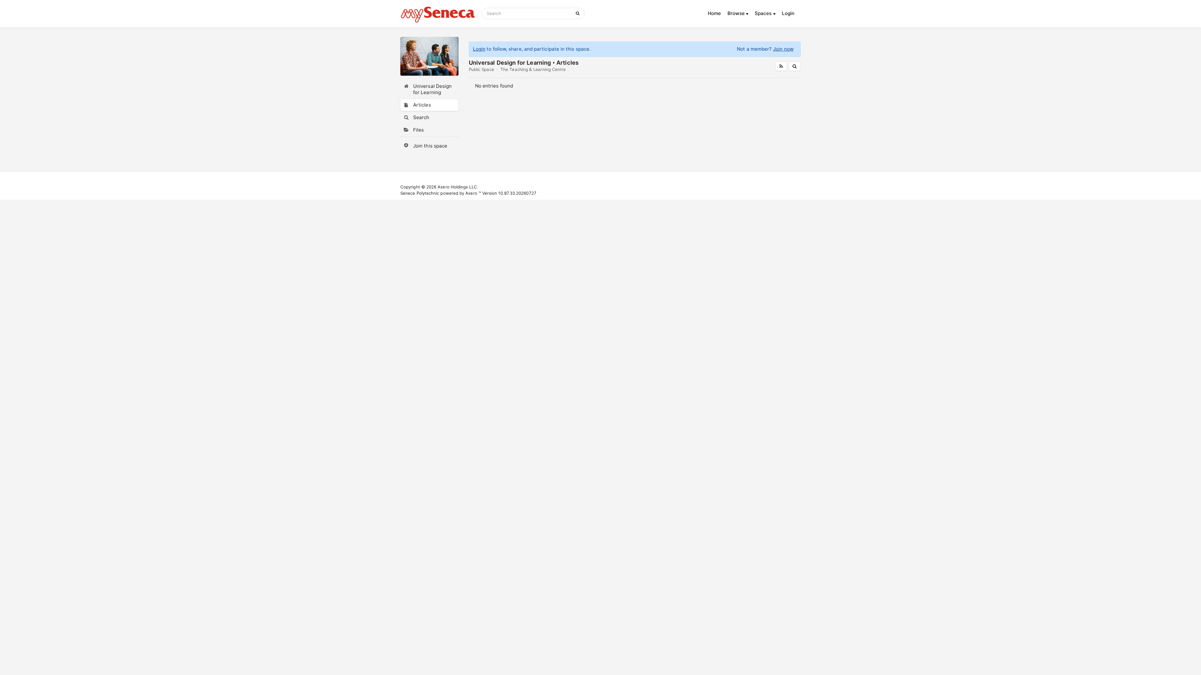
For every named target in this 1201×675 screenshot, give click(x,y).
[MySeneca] (438, 14)
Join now (783, 49)
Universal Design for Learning (510, 62)
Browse (736, 13)
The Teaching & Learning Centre (533, 69)
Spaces (764, 13)
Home (714, 13)
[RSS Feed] (781, 66)
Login (788, 13)
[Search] (578, 13)
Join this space (430, 146)
